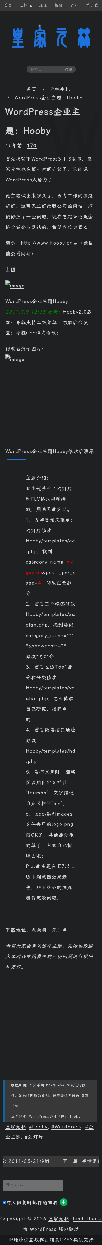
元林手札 (60, 89)
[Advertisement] (51, 408)
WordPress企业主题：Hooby (55, 1117)
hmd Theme (87, 1218)
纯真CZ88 (61, 1240)
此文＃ (59, 509)
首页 (31, 89)
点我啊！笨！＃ (49, 930)
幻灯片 (36, 1137)
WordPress (68, 1126)
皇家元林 (51, 38)
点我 (68, 70)
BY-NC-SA (55, 1085)
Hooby (40, 1126)
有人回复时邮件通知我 (32, 1202)
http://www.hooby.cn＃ (49, 243)
